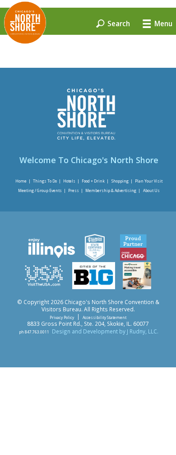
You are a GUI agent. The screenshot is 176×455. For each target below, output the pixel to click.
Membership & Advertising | (112, 190)
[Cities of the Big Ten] (93, 287)
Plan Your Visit (148, 180)
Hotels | (71, 180)
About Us (151, 190)
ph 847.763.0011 (34, 331)
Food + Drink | (95, 180)
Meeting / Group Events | (42, 190)
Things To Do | (47, 180)
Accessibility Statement (104, 316)
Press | (75, 190)
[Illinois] (50, 258)
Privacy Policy (62, 316)
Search (118, 23)
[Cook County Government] (94, 258)
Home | (23, 180)
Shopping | (122, 180)
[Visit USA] (44, 287)
